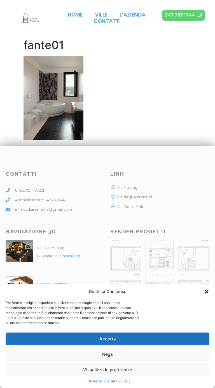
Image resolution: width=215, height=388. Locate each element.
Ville (101, 14)
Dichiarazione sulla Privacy (109, 381)
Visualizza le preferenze (107, 369)
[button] (206, 291)
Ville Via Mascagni (52, 248)
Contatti (107, 21)
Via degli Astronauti (53, 284)
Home (75, 14)
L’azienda (132, 14)
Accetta (107, 338)
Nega (107, 354)
